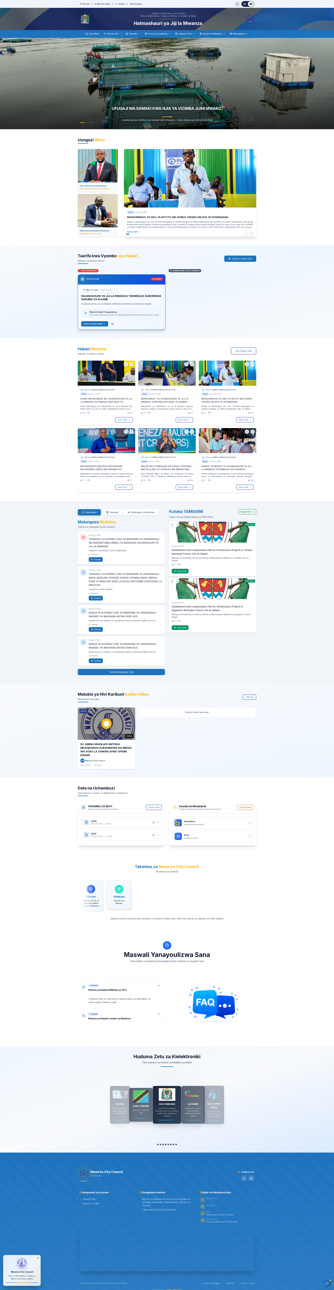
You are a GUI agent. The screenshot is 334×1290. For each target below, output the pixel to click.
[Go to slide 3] (90, 122)
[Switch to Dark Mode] (237, 4)
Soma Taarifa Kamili (93, 327)
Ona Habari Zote (243, 354)
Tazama (97, 562)
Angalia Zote (245, 515)
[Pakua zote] (153, 825)
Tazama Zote (153, 810)
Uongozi (121, 4)
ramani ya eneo (247, 1286)
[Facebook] (244, 1181)
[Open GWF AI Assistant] (327, 1283)
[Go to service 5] (168, 1147)
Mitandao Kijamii (103, 4)
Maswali (85, 4)
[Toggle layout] (37, 1258)
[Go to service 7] (173, 1147)
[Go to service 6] (171, 1147)
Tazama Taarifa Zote (242, 262)
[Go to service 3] (163, 1147)
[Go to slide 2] (85, 122)
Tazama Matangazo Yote (121, 675)
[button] (121, 997)
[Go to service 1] (158, 1147)
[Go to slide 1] (81, 122)
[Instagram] (251, 1181)
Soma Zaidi (129, 235)
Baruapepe (137, 4)
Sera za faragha (212, 1286)
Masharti (230, 1286)
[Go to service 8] (176, 1147)
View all (249, 700)
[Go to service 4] (166, 1147)
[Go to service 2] (160, 1147)
